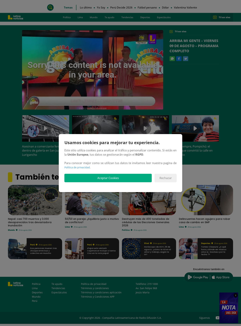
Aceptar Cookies (108, 178)
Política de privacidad (77, 167)
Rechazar (165, 178)
